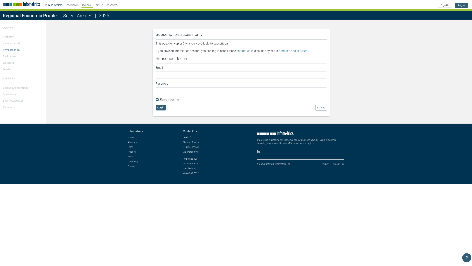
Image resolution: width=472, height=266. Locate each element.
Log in (160, 107)
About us (132, 142)
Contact (131, 166)
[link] (461, 5)
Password (162, 83)
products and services (293, 51)
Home (130, 137)
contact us (243, 51)
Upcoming (133, 161)
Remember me (169, 99)
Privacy (325, 164)
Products (132, 152)
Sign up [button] (321, 107)
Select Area (74, 15)
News (130, 156)
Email (159, 67)
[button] (72, 5)
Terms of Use (338, 164)
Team (130, 147)
